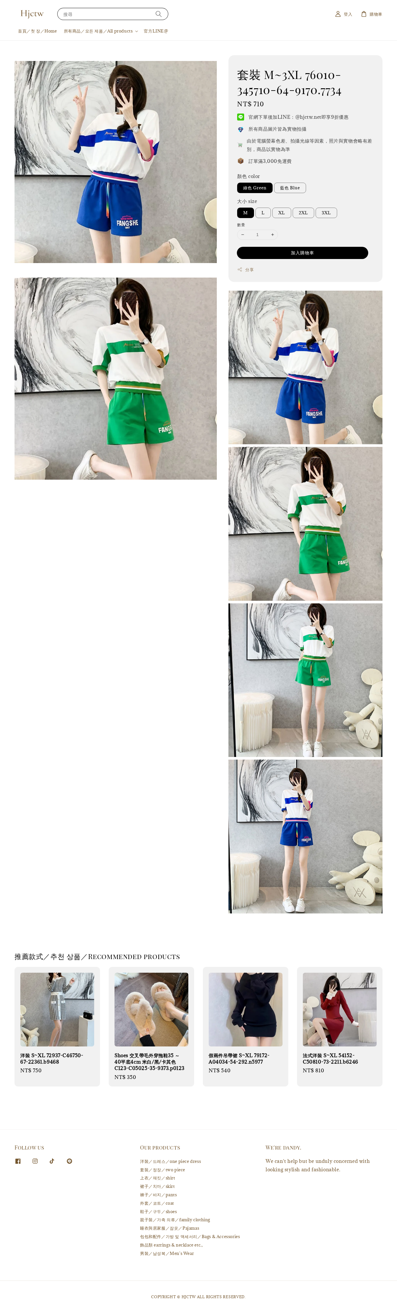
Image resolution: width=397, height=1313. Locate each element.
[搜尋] (158, 13)
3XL (326, 212)
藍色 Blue (290, 187)
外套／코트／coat (157, 1203)
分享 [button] (249, 269)
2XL (303, 212)
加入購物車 (302, 253)
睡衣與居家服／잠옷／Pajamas (169, 1228)
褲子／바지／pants (158, 1194)
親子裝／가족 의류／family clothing (175, 1219)
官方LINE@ (156, 31)
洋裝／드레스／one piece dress (170, 1161)
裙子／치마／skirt (157, 1186)
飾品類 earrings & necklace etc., (171, 1245)
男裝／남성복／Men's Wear (167, 1253)
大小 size (247, 201)
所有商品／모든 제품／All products (98, 31)
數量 (241, 224)
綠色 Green (255, 187)
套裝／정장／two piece (162, 1169)
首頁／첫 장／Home (37, 31)
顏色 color (248, 176)
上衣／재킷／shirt (157, 1178)
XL (281, 212)
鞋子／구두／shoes (158, 1211)
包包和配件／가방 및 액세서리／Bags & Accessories (190, 1236)
